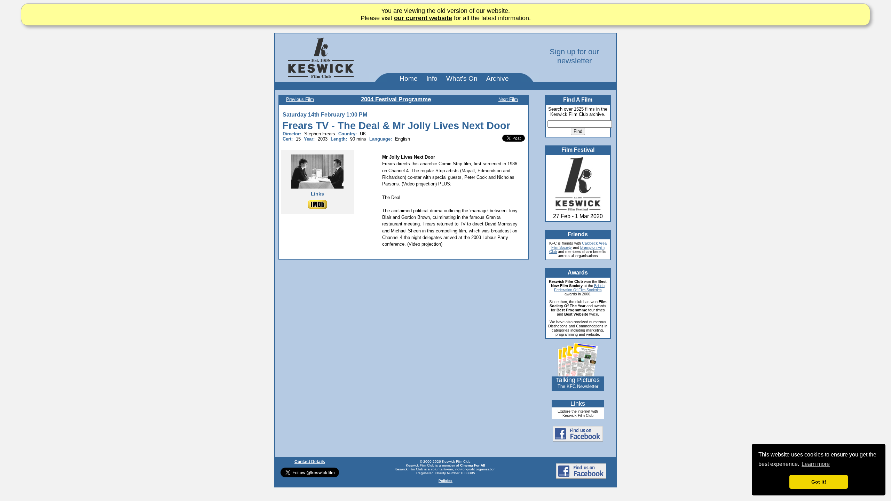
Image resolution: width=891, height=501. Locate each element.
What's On (462, 78)
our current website (423, 18)
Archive (497, 78)
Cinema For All (472, 465)
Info (431, 78)
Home (409, 78)
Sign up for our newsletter (574, 56)
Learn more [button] (816, 464)
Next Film (508, 99)
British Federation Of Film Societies (579, 288)
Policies (445, 481)
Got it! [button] (818, 482)
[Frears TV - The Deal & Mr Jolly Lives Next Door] (317, 171)
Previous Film (300, 99)
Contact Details (309, 462)
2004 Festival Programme (396, 99)
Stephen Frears (319, 133)
